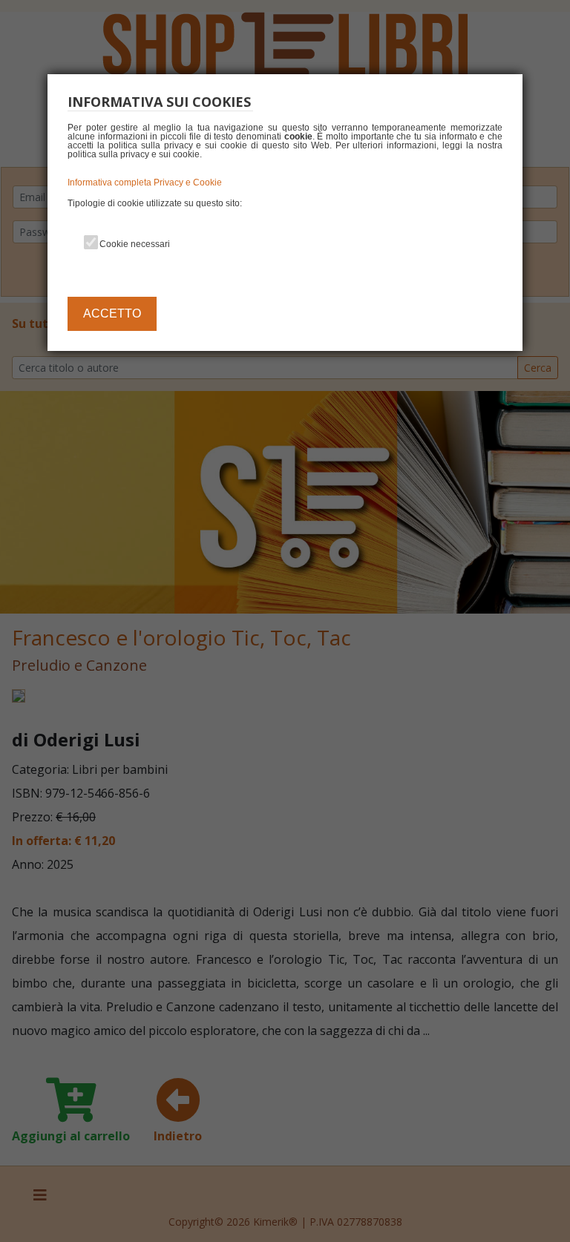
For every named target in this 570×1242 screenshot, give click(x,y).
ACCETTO (112, 313)
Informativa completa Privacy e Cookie (145, 182)
